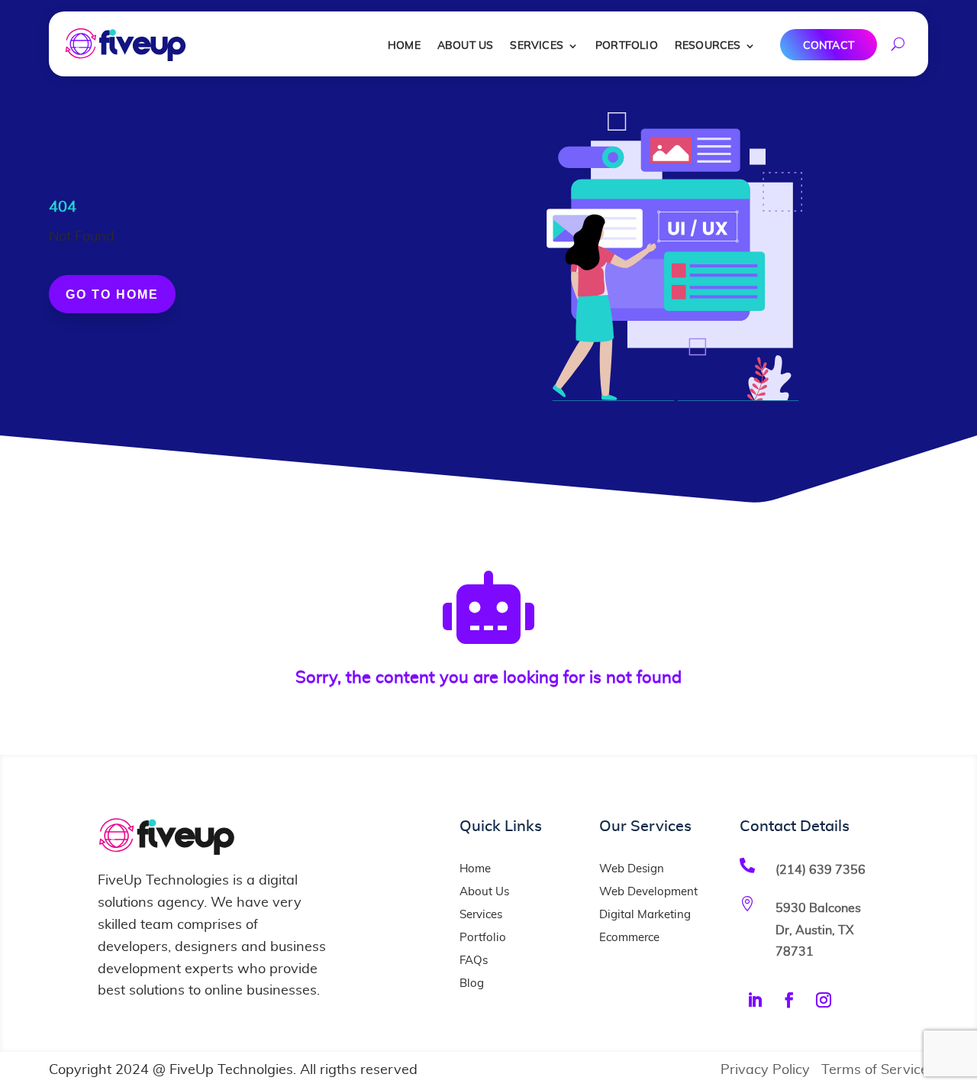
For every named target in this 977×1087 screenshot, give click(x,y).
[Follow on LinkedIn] (755, 1000)
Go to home (112, 294)
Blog (471, 983)
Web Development (648, 892)
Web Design (631, 869)
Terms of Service (874, 1070)
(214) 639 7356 (820, 870)
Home (404, 45)
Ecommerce (629, 937)
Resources (708, 45)
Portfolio (626, 45)
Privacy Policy (765, 1070)
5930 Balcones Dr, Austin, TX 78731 (818, 930)
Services (536, 45)
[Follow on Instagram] (823, 1000)
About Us (465, 45)
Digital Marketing (645, 914)
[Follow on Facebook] (789, 1000)
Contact (828, 45)
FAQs (473, 960)
